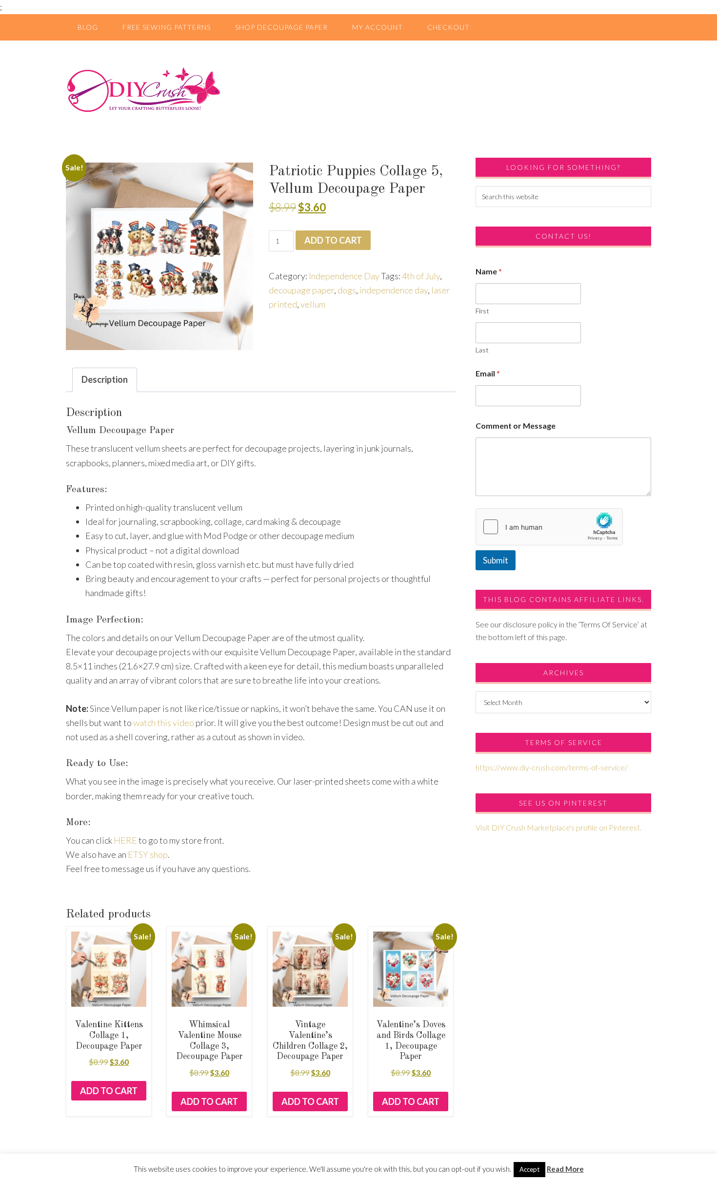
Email (488, 373)
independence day (393, 290)
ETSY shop (148, 854)
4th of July (421, 275)
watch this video (163, 722)
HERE (125, 840)
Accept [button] (529, 1169)
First (482, 311)
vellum (312, 304)
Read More (565, 1168)
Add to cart (333, 240)
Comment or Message (516, 425)
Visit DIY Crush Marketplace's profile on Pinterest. (558, 827)
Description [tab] (104, 379)
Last (482, 350)
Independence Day (344, 275)
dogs (347, 290)
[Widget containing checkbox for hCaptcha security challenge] (549, 526)
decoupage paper (301, 290)
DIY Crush (358, 89)
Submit (495, 560)
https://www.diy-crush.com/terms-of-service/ (552, 767)
